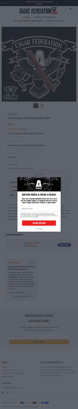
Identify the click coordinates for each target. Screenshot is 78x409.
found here (35, 217)
